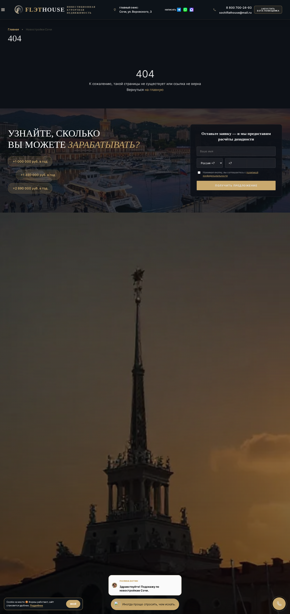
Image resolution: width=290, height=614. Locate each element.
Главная (13, 29)
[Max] (191, 9)
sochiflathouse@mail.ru (235, 12)
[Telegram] (179, 9)
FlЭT (45, 9)
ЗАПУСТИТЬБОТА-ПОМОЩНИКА (268, 10)
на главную (154, 90)
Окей (73, 604)
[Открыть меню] (3, 10)
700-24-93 (239, 7)
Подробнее (36, 605)
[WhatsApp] (185, 9)
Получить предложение (236, 185)
